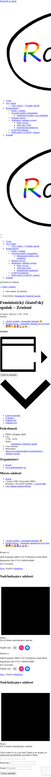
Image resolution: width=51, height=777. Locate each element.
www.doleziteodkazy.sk (15, 467)
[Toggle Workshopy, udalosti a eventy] (47, 263)
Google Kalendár (12, 415)
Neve (2, 568)
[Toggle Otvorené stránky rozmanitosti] (47, 253)
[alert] (25, 611)
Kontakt (9, 135)
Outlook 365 (10, 420)
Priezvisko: (5, 763)
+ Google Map (39, 484)
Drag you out (22, 123)
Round (8, 465)
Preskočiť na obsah (8, 1)
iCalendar (9, 418)
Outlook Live (11, 423)
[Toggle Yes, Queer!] (47, 244)
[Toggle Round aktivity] (47, 249)
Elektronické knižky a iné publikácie (32, 115)
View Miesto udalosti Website (18, 486)
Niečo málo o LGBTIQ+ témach (25, 132)
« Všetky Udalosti (8, 287)
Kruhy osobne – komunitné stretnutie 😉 (23, 321)
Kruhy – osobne (18, 110)
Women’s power (18, 118)
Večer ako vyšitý (24, 125)
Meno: (35, 755)
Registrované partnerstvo (27, 127)
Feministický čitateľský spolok (24, 444)
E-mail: (3, 768)
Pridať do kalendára (8, 375)
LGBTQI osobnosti (19, 130)
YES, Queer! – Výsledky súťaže (25, 105)
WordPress (18, 568)
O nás (8, 100)
